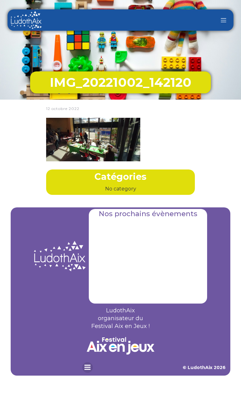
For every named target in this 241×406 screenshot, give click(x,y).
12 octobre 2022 (62, 108)
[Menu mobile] (223, 20)
